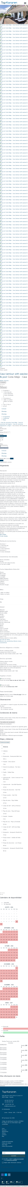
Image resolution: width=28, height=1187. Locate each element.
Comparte (3, 382)
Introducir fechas (4, 448)
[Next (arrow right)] (2, 894)
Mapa (4, 420)
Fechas (1, 432)
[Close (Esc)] (0, 384)
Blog (3, 1136)
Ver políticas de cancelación (7, 722)
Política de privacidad (7, 1146)
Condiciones (6, 418)
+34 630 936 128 (8, 1102)
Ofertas (4, 1133)
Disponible (6, 1030)
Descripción (3, 387)
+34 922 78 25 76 (8, 1100)
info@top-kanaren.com (9, 1106)
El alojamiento (6, 416)
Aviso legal (4, 1144)
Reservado (6, 1026)
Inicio (3, 1128)
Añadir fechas (3, 436)
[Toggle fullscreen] (2, 384)
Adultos (2, 437)
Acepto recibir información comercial (12, 1162)
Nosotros (4, 1130)
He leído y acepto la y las (14, 1159)
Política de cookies (6, 1143)
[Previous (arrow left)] (0, 894)
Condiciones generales (7, 1141)
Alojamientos (5, 1131)
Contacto (4, 1134)
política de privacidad (19, 1159)
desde (1, 428)
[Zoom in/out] (4, 384)
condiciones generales (11, 1160)
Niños (1, 444)
